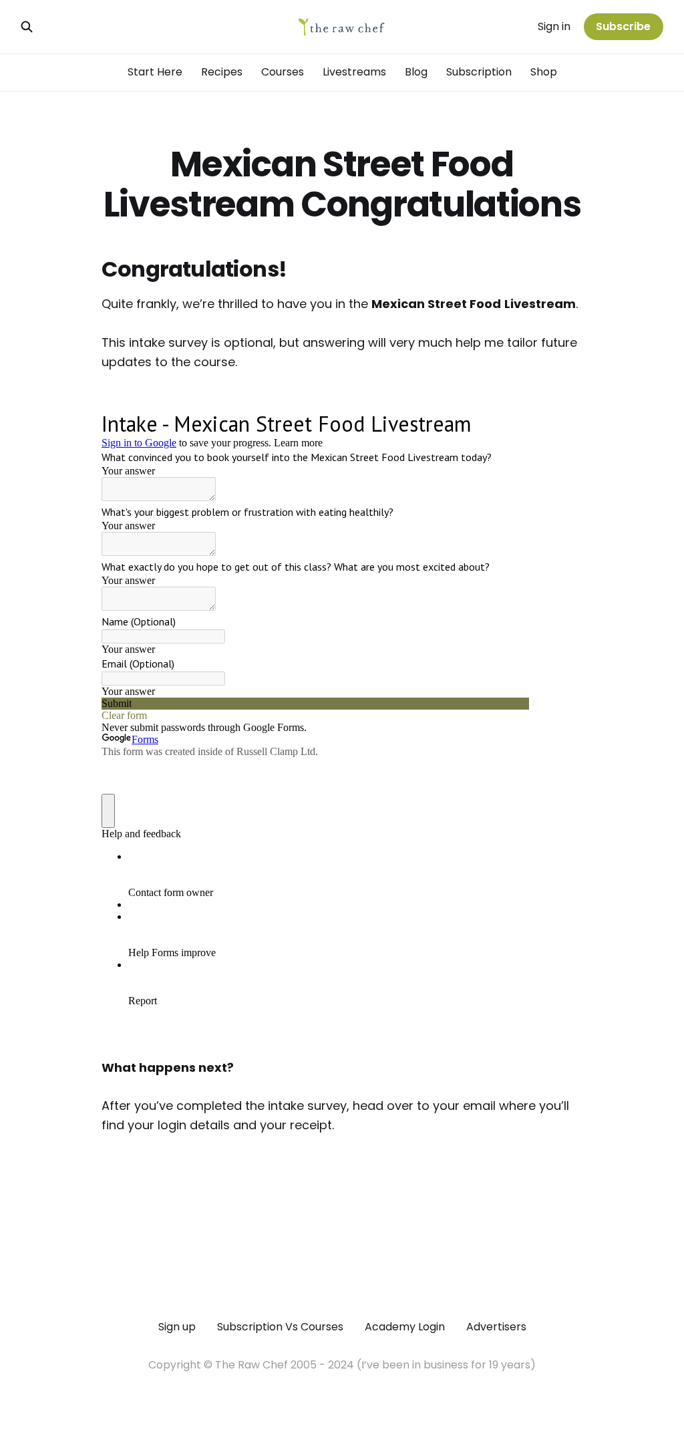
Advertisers (496, 1326)
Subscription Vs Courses (280, 1326)
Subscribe (623, 26)
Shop (543, 72)
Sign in (554, 26)
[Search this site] (27, 27)
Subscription (479, 72)
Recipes (221, 72)
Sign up (177, 1326)
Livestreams (354, 72)
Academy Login (405, 1326)
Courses (282, 72)
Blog (416, 72)
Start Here (155, 72)
